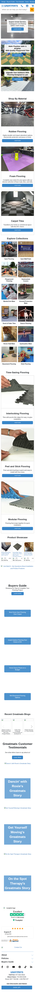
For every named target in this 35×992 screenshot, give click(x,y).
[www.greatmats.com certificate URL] (17, 940)
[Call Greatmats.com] (22, 6)
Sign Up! (16, 987)
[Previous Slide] (3, 551)
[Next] (31, 726)
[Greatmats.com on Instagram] (8, 967)
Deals (27, 1)
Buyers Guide (11, 1)
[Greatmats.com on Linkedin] (31, 967)
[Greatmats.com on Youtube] (13, 967)
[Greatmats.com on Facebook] (2, 967)
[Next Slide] (31, 551)
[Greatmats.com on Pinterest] (20, 967)
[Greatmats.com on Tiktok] (25, 967)
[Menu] (2, 6)
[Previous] (3, 726)
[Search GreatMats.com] (32, 10)
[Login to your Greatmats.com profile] (27, 6)
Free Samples (20, 1)
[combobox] (17, 10)
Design (3, 1)
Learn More (17, 593)
